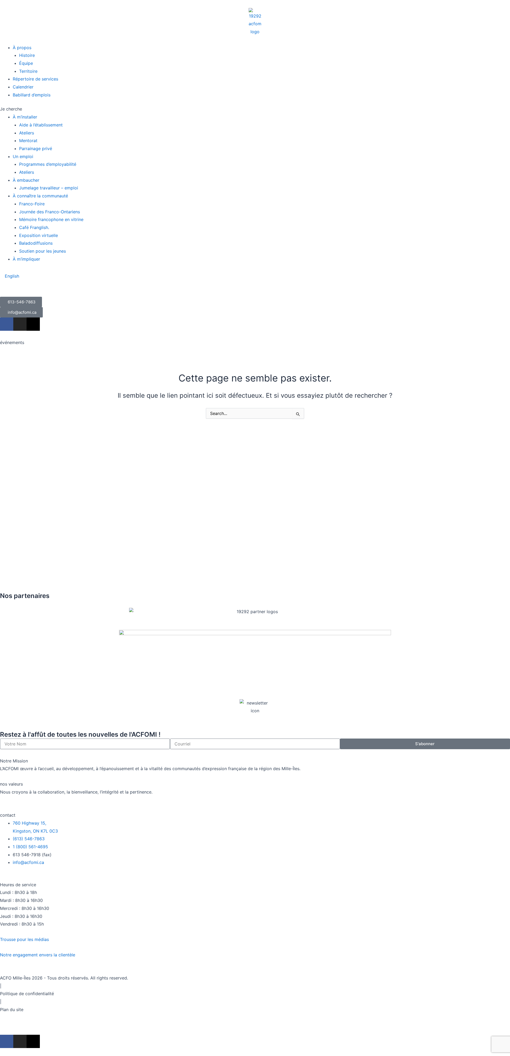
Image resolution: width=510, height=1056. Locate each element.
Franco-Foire (32, 203)
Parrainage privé (35, 148)
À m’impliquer (26, 259)
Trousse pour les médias (24, 939)
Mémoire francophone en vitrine (51, 219)
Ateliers (26, 132)
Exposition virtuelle (38, 235)
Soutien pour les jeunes (42, 251)
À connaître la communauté (40, 195)
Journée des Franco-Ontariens (49, 211)
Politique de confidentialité (27, 993)
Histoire (27, 55)
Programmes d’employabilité (47, 164)
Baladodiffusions (36, 243)
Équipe (26, 63)
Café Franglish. (34, 227)
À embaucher (26, 180)
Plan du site (11, 1009)
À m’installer (25, 117)
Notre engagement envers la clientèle (37, 954)
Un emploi (23, 156)
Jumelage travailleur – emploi (48, 187)
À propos (22, 47)
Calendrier (23, 87)
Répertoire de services (35, 79)
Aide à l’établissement (41, 125)
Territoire (28, 71)
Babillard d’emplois (31, 94)
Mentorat (28, 140)
